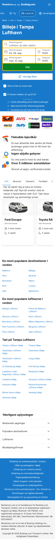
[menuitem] (12, 13)
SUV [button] (6, 181)
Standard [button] (30, 181)
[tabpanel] (27, 217)
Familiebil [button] (43, 181)
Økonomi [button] (17, 181)
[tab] (6, 181)
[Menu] (49, 4)
